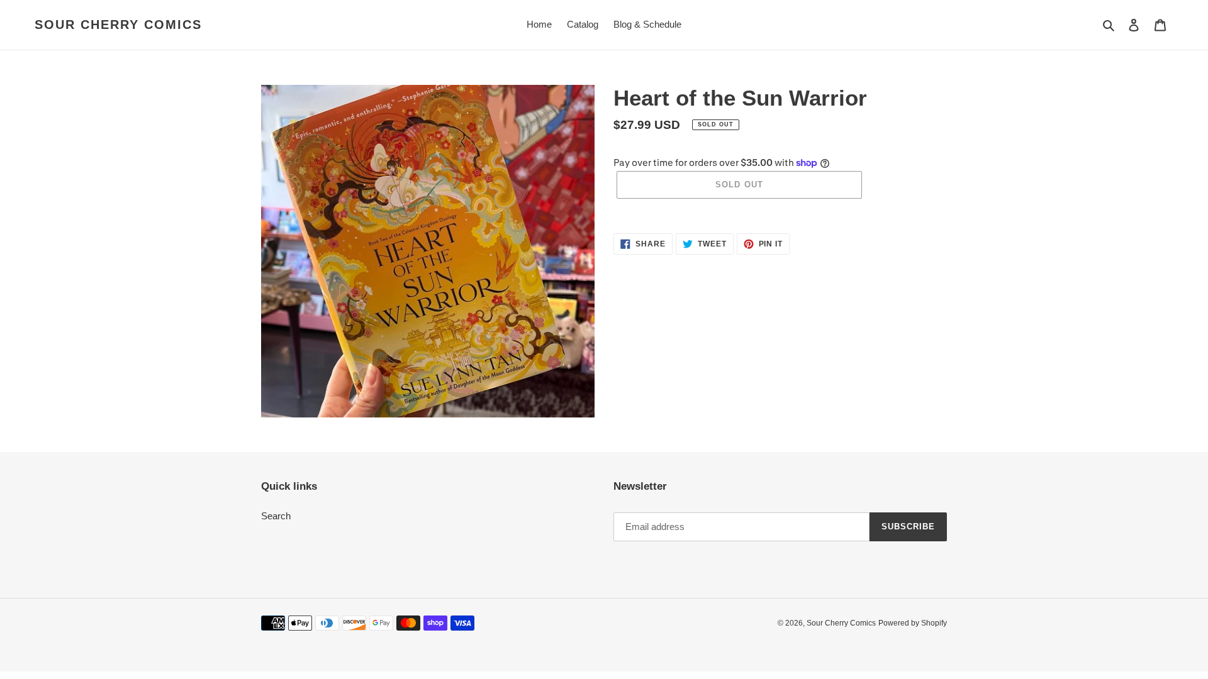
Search (276, 516)
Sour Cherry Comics (118, 24)
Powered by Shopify (912, 623)
